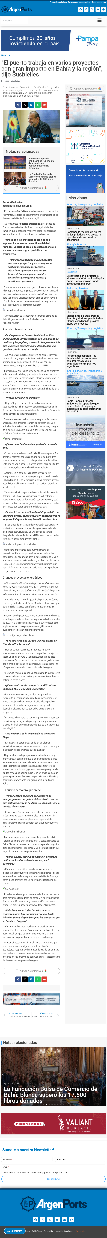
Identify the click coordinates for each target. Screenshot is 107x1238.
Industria (72, 288)
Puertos (5, 55)
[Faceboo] (80, 9)
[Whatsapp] (71, 1219)
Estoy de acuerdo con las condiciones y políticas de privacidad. (35, 1172)
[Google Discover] (103, 9)
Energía (71, 244)
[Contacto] (64, 1219)
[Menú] (99, 20)
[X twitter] (92, 9)
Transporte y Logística (90, 204)
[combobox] (14, 20)
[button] (18, 105)
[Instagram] (86, 9)
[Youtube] (98, 9)
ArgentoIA (80, 1231)
